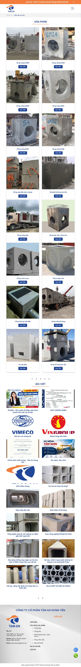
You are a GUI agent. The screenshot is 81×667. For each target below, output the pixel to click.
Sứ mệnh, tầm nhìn (58, 460)
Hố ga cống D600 (23, 149)
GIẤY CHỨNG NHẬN (58, 410)
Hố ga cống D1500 (22, 63)
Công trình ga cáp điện (23, 321)
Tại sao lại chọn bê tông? (58, 486)
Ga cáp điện (23, 364)
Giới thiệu (33, 622)
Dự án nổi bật (35, 646)
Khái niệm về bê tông (58, 510)
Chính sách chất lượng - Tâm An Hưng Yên (23, 461)
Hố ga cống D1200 (58, 63)
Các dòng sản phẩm (37, 625)
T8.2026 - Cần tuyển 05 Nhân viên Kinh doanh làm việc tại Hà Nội (23, 411)
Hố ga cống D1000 (22, 106)
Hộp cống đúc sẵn (23, 510)
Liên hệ (33, 649)
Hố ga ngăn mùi (58, 278)
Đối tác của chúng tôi (22, 436)
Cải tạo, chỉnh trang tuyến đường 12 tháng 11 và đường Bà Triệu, (58, 561)
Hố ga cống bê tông (58, 321)
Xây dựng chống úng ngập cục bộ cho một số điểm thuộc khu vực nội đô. (23, 561)
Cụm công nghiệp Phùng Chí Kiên (58, 534)
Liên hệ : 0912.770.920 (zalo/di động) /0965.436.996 (47, 2)
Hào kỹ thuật (38, 643)
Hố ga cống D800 (58, 106)
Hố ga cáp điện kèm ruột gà (22, 192)
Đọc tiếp (22, 66)
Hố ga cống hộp (22, 235)
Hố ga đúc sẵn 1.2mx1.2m (58, 235)
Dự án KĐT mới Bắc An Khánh (58, 586)
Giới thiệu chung (22, 486)
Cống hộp (37, 628)
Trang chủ (9, 15)
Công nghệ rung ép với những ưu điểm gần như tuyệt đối (22, 535)
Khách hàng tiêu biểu (58, 436)
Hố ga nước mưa (23, 278)
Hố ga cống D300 (58, 149)
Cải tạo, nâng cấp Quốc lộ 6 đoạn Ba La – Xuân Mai (23, 587)
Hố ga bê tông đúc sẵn (58, 364)
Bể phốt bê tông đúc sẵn (58, 192)
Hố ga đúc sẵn (39, 640)
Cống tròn (37, 631)
